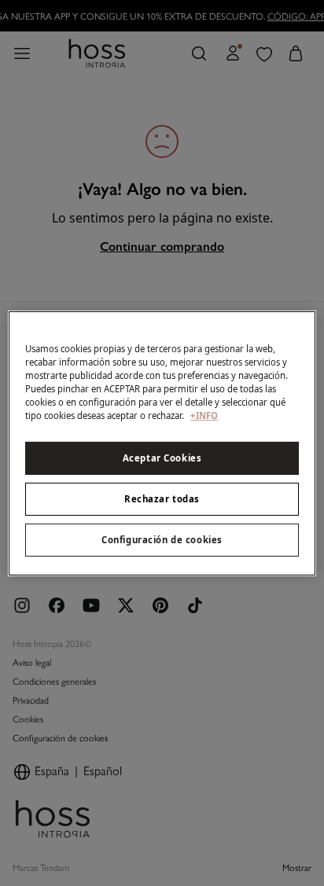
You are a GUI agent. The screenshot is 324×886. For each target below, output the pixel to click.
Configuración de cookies (162, 540)
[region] (161, 442)
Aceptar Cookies (162, 458)
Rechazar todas (162, 499)
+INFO (204, 415)
